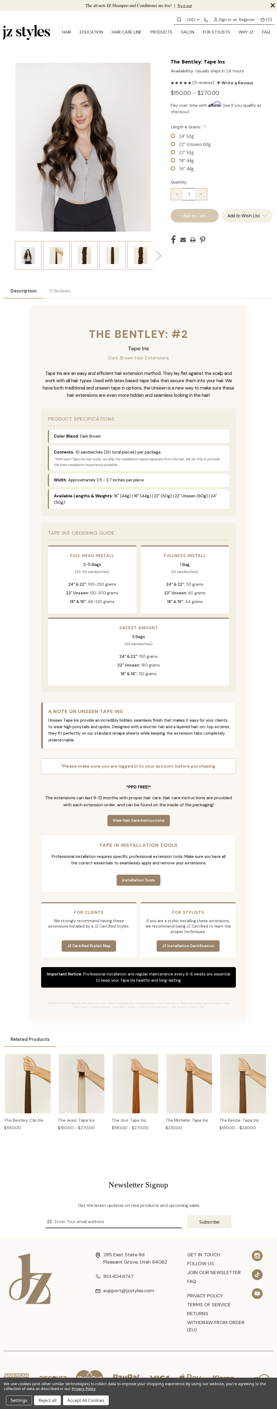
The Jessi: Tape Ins (76, 1120)
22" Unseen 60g (195, 144)
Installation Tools (138, 880)
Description (24, 291)
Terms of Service (209, 1304)
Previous (7, 255)
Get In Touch (203, 1254)
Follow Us (200, 1263)
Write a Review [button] (236, 83)
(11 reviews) (203, 82)
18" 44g (186, 161)
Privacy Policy (205, 1296)
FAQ (266, 32)
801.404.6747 (118, 1276)
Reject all (47, 1400)
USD (191, 19)
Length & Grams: (188, 126)
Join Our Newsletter (214, 1272)
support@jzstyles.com (128, 1290)
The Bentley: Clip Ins (23, 1120)
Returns (197, 1313)
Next (158, 255)
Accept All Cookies (85, 1400)
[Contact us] (179, 19)
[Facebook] (173, 239)
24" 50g (186, 136)
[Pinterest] (202, 239)
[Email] (183, 239)
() (268, 19)
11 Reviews (60, 291)
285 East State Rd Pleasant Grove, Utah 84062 (135, 1258)
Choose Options (27, 1089)
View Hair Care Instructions (138, 820)
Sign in (224, 19)
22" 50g (186, 152)
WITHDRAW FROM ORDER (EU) (216, 1326)
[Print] (193, 239)
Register (247, 19)
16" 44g (186, 169)
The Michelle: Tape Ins (187, 1120)
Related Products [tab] (30, 1039)
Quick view (27, 1078)
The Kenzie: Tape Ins (239, 1120)
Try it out (184, 6)
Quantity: (179, 182)
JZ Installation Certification (188, 946)
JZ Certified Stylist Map (89, 946)
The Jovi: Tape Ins (129, 1120)
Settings (19, 1400)
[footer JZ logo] (31, 1278)
